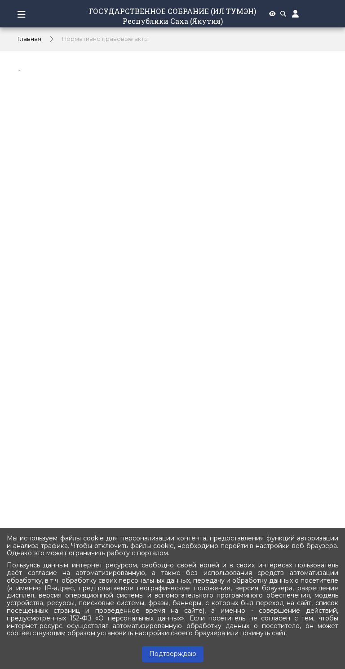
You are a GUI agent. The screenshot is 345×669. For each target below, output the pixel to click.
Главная (29, 39)
